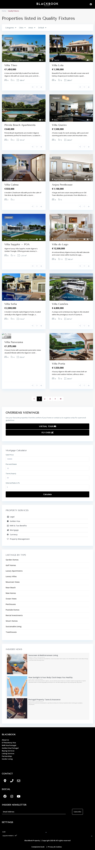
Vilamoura (24, 239)
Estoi (56, 120)
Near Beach (11, 587)
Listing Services (8, 753)
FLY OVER (46, 432)
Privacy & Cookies (55, 847)
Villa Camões (60, 304)
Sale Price (10, 455)
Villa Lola (57, 65)
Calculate (47, 494)
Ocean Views (11, 598)
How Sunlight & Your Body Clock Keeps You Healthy (50, 677)
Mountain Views (13, 582)
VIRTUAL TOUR (46, 426)
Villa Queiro (59, 125)
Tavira (56, 60)
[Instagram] (12, 796)
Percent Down (11, 464)
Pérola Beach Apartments (20, 125)
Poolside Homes (12, 610)
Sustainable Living (13, 626)
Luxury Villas (11, 576)
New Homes (11, 593)
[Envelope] (18, 781)
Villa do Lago (60, 244)
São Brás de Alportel (14, 179)
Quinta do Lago (60, 239)
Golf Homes (11, 565)
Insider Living (7, 759)
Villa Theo (10, 65)
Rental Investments (14, 615)
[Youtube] (18, 796)
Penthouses (11, 604)
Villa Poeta (58, 363)
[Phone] (12, 781)
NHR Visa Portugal (9, 745)
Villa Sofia (10, 304)
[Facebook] (5, 796)
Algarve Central (12, 60)
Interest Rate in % (13, 483)
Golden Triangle (12, 239)
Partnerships (7, 756)
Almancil (23, 299)
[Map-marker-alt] (5, 781)
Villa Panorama (13, 342)
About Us (5, 740)
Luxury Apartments (14, 571)
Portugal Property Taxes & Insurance (44, 699)
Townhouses (11, 632)
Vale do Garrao (74, 358)
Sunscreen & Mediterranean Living (43, 655)
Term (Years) (11, 473)
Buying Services (8, 751)
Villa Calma (11, 184)
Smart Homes (12, 621)
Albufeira (10, 120)
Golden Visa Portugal (10, 748)
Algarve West (59, 179)
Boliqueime (24, 60)
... (39, 76)
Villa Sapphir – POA (17, 244)
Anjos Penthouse (62, 184)
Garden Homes (12, 560)
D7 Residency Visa (9, 742)
